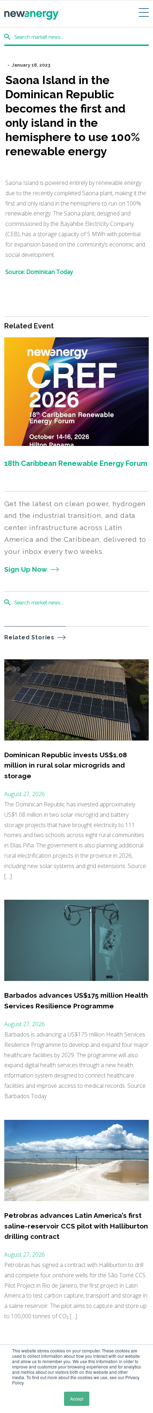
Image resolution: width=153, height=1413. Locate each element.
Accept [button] (76, 1399)
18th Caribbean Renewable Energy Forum (75, 463)
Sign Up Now (25, 569)
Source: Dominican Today (39, 272)
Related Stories (29, 637)
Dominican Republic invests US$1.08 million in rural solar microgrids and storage (65, 765)
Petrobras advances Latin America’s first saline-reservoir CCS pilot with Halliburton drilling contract (76, 1225)
